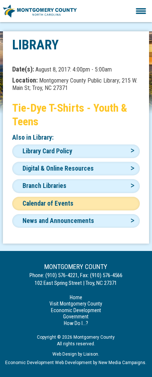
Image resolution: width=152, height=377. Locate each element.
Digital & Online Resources (58, 168)
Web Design (64, 354)
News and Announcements (58, 220)
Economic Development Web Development (48, 362)
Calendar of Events (48, 203)
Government (76, 317)
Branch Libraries (44, 185)
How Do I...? (76, 323)
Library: (43, 137)
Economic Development (76, 310)
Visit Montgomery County (75, 304)
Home (76, 297)
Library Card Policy (47, 151)
